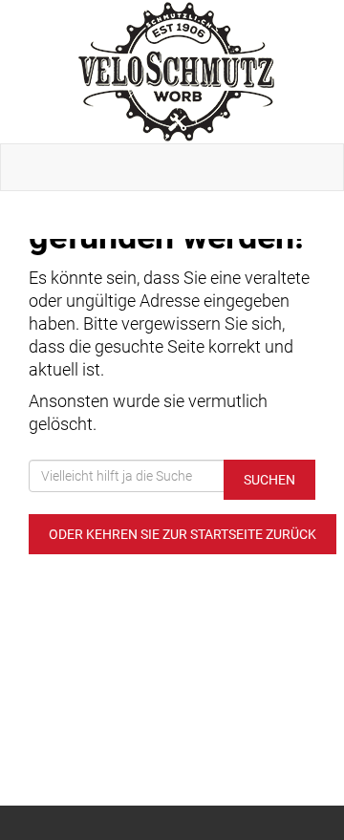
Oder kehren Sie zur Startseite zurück (182, 534)
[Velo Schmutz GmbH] (176, 71)
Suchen (269, 479)
